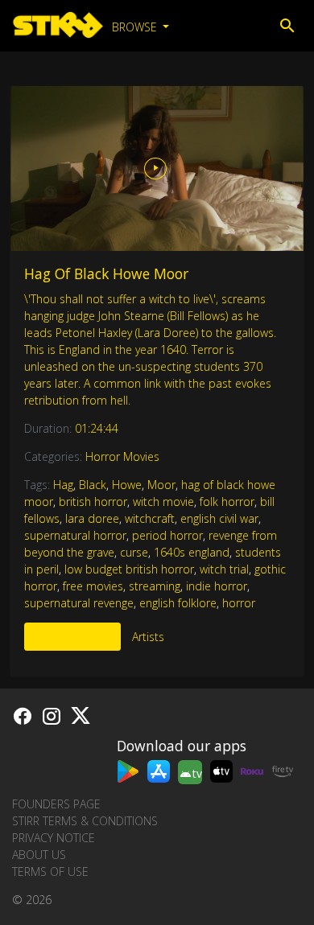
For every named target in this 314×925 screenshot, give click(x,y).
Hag (63, 484)
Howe (127, 484)
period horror (167, 535)
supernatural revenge (79, 602)
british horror (93, 501)
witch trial (224, 569)
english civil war (219, 518)
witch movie (163, 501)
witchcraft (150, 518)
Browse (136, 27)
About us (39, 854)
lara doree (92, 518)
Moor (161, 484)
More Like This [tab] (72, 636)
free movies (93, 586)
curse (134, 552)
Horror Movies (122, 456)
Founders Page (56, 804)
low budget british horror (129, 569)
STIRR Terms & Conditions (85, 820)
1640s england (191, 552)
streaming (154, 586)
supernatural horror (75, 535)
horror (238, 602)
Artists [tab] (148, 636)
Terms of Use (50, 871)
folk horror (227, 501)
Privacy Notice (53, 837)
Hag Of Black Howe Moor (106, 273)
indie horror (216, 586)
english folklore (178, 602)
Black (92, 484)
